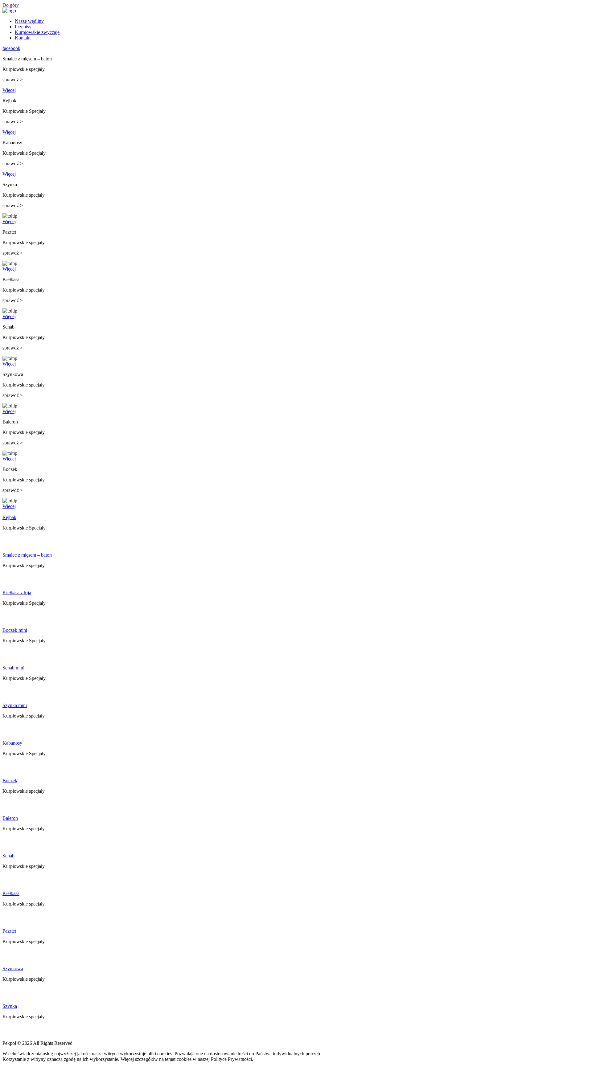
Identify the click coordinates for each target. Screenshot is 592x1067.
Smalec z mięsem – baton (27, 555)
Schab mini (13, 667)
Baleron (10, 818)
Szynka (9, 1006)
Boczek (9, 780)
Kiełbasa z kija (16, 592)
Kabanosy (12, 743)
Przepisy (23, 26)
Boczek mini (14, 630)
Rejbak (9, 517)
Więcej (9, 90)
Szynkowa (12, 968)
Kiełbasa (10, 893)
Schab (8, 855)
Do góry (10, 5)
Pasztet (9, 931)
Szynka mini (14, 705)
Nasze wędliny (29, 21)
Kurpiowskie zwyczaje (37, 32)
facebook (11, 48)
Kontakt (23, 37)
